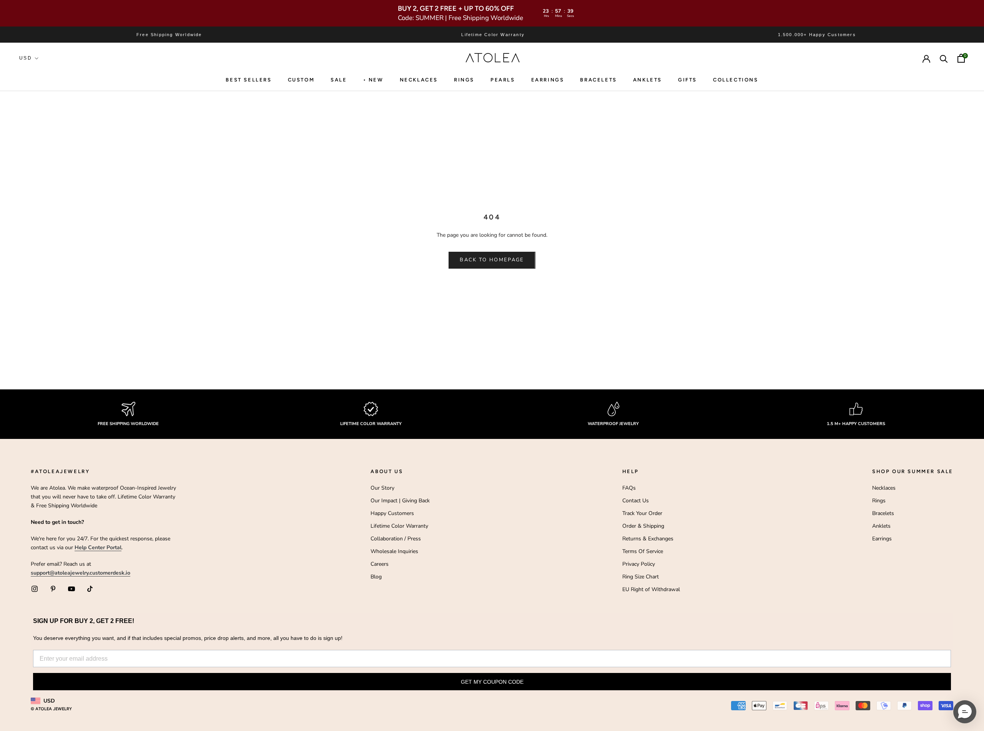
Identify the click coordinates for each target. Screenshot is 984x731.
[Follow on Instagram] (34, 589)
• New (373, 80)
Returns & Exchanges (647, 538)
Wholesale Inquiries (394, 551)
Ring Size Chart (640, 576)
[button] (964, 711)
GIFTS (687, 80)
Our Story (382, 488)
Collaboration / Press (396, 538)
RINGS (464, 80)
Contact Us (635, 500)
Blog (376, 576)
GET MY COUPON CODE (492, 682)
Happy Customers (392, 513)
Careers (380, 564)
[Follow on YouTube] (71, 589)
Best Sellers (248, 80)
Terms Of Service (642, 551)
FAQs (629, 488)
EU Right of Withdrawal (651, 589)
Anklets (647, 80)
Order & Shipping (643, 526)
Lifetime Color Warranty (399, 526)
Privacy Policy (638, 564)
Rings (879, 500)
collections (735, 80)
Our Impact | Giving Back (400, 500)
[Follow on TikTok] (90, 589)
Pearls (502, 80)
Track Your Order (642, 513)
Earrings (547, 80)
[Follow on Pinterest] (53, 589)
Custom (301, 80)
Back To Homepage (492, 259)
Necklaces (419, 80)
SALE (339, 80)
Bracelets (598, 80)
